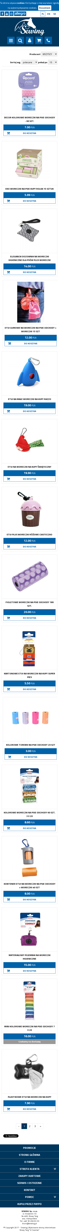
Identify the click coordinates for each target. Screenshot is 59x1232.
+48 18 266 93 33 (31, 1221)
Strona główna (29, 1155)
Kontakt (29, 1190)
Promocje (29, 1148)
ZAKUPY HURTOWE (29, 1176)
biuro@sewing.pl (29, 1223)
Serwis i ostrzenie (29, 1183)
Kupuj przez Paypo (29, 1204)
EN (48, 13)
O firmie (29, 1162)
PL (43, 13)
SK (54, 13)
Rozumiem (44, 7)
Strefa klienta (29, 1169)
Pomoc (29, 1197)
